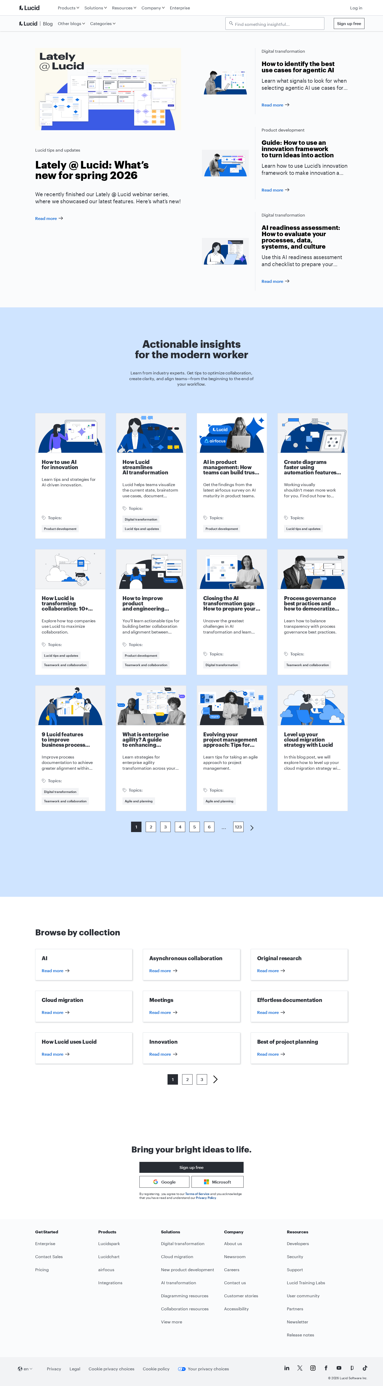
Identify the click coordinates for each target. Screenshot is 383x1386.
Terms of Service (197, 1194)
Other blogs (69, 23)
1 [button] (173, 1079)
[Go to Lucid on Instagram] (313, 1368)
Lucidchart (109, 1256)
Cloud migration (177, 1256)
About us (233, 1243)
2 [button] (187, 1079)
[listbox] (274, 23)
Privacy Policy (206, 1197)
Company (151, 7)
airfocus (106, 1269)
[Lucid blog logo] (37, 23)
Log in (356, 7)
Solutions (93, 7)
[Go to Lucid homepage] (37, 8)
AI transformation (178, 1282)
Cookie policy (156, 1368)
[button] (213, 1079)
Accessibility (236, 1308)
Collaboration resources (185, 1308)
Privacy (54, 1368)
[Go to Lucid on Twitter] (299, 1368)
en (26, 1368)
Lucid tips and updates (57, 149)
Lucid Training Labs (306, 1282)
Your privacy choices (208, 1368)
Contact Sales (49, 1256)
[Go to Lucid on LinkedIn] (286, 1368)
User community (303, 1295)
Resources (122, 7)
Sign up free (349, 23)
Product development (283, 129)
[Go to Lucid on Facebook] (326, 1368)
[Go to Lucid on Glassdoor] (352, 1368)
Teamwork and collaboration (65, 665)
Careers (231, 1269)
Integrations (110, 1282)
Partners (295, 1308)
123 (238, 826)
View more (171, 1321)
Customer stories (241, 1295)
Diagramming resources (184, 1295)
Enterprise (180, 7)
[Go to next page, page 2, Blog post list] (250, 827)
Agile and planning (139, 801)
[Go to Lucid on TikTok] (365, 1368)
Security (295, 1256)
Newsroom (235, 1256)
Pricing (42, 1269)
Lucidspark (109, 1243)
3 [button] (202, 1079)
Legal (75, 1368)
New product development (187, 1269)
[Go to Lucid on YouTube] (339, 1368)
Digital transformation (283, 51)
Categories (101, 23)
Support (295, 1269)
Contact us (235, 1282)
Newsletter (297, 1321)
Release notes (300, 1334)
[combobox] (277, 23)
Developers (298, 1243)
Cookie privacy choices (111, 1368)
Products (67, 7)
